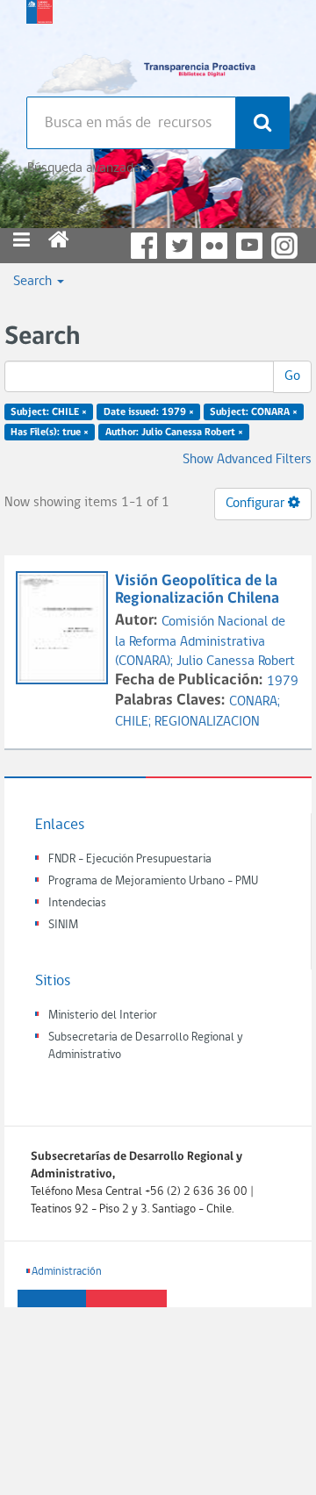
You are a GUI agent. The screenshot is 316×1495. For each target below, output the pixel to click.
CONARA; (254, 702)
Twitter (179, 245)
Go (292, 376)
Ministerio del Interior (102, 1015)
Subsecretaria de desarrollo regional (39, 44)
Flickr (214, 245)
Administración (67, 1271)
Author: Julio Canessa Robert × (174, 432)
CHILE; (134, 722)
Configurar (257, 504)
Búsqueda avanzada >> (90, 168)
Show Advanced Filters (247, 460)
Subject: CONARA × (254, 412)
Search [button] (34, 282)
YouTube (249, 245)
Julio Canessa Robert (235, 662)
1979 (282, 682)
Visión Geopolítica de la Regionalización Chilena (197, 590)
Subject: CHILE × (49, 412)
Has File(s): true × (50, 432)
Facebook (144, 245)
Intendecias (77, 903)
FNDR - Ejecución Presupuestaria (130, 859)
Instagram (284, 245)
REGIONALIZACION (207, 722)
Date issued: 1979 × (149, 412)
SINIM (63, 925)
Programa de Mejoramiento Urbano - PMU (153, 881)
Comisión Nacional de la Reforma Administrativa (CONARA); (200, 642)
